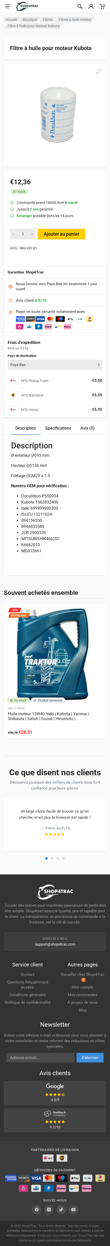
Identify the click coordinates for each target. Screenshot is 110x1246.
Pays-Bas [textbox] (18, 365)
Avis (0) (87, 428)
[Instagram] (48, 1209)
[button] (46, 858)
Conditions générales (27, 995)
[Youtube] (73, 1209)
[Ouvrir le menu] (7, 6)
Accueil (11, 20)
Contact (27, 974)
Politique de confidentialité (27, 1002)
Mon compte (82, 987)
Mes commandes (82, 995)
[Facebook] (36, 1209)
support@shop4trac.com (55, 944)
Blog (82, 1010)
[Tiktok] (61, 1209)
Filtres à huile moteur (75, 20)
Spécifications (58, 428)
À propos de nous (83, 1002)
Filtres (48, 20)
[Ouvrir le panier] (102, 6)
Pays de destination (22, 356)
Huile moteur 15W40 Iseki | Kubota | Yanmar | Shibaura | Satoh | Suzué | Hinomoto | (48, 716)
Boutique (30, 20)
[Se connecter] (91, 6)
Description (25, 428)
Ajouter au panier (61, 234)
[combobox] (55, 365)
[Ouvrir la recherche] (79, 6)
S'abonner (90, 1057)
